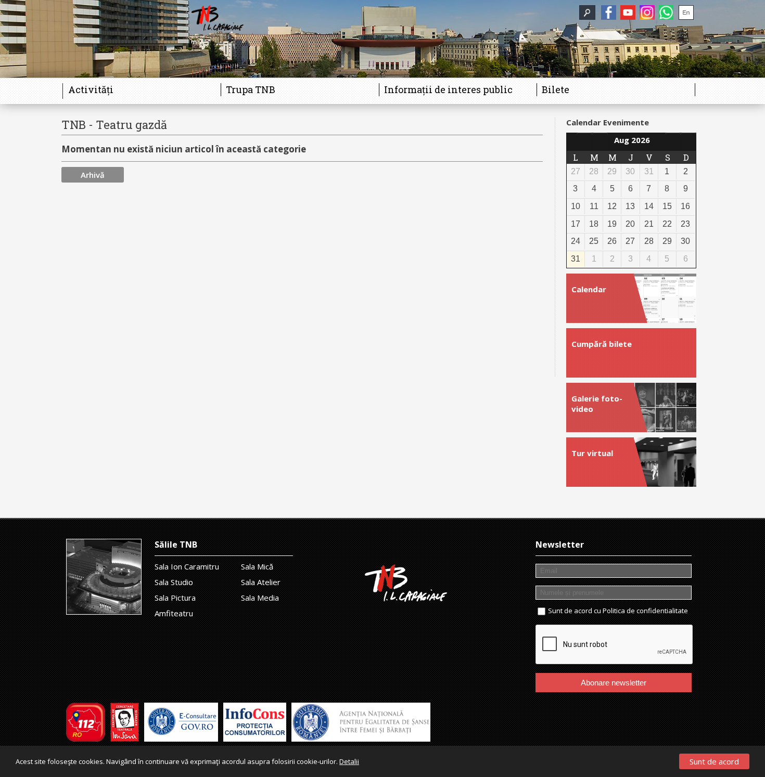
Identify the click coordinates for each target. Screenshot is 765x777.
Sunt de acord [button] (714, 761)
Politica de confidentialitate (645, 610)
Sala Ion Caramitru (187, 566)
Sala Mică (257, 566)
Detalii (349, 761)
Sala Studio (174, 582)
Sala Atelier (260, 582)
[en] (686, 12)
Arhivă (93, 175)
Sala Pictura (175, 597)
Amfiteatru (174, 613)
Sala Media (260, 597)
